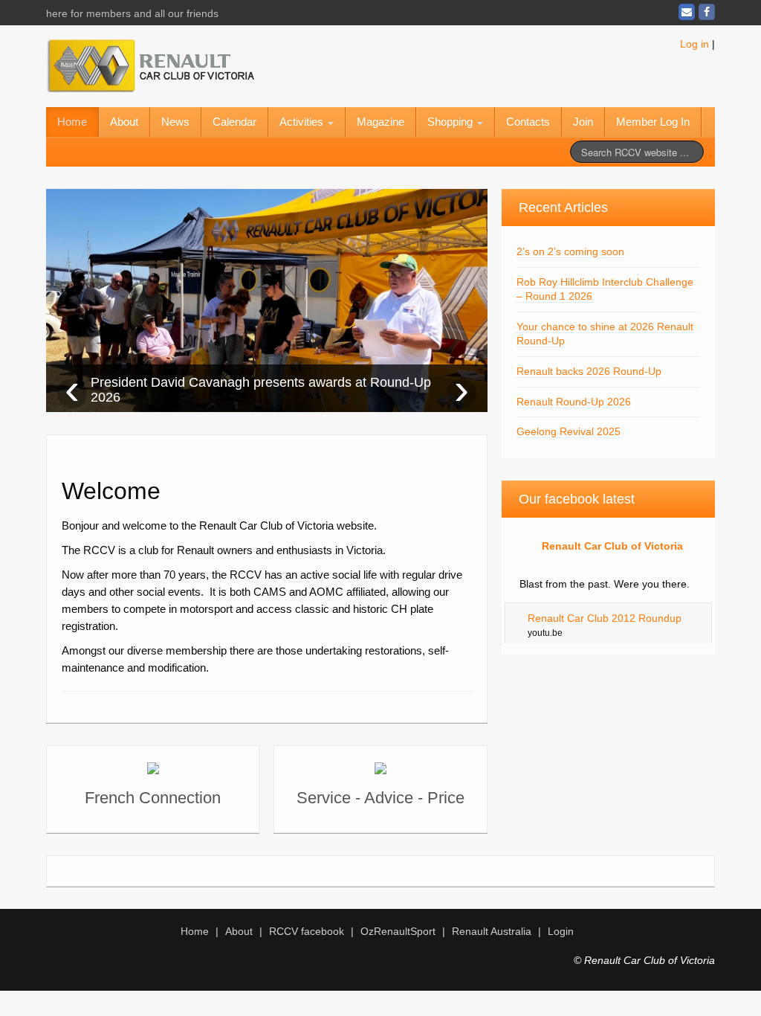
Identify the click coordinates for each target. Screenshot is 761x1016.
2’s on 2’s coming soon (570, 251)
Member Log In (653, 121)
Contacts (528, 121)
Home (72, 121)
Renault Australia (491, 931)
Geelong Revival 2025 (568, 431)
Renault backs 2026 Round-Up (588, 371)
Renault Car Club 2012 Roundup (604, 618)
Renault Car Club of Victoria (612, 546)
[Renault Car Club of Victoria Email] (687, 12)
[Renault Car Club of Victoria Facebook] (707, 12)
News (175, 121)
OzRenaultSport (397, 931)
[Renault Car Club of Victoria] (150, 63)
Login (561, 931)
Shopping (451, 121)
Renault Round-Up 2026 (573, 402)
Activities (302, 121)
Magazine (380, 121)
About (124, 121)
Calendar (234, 121)
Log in (694, 44)
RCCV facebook (306, 931)
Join (583, 121)
